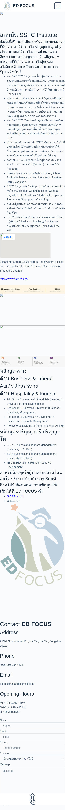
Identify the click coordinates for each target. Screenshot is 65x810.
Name (3, 720)
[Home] (32, 796)
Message (5, 764)
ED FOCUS (23, 5)
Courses (4, 753)
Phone (3, 742)
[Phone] (32, 802)
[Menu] (57, 5)
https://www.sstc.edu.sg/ (14, 279)
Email (3, 731)
